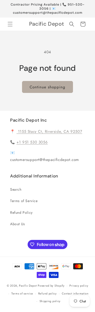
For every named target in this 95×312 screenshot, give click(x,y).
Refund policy (47, 293)
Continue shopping (47, 87)
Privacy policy (78, 286)
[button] (10, 24)
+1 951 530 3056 (32, 142)
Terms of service (22, 293)
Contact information (75, 293)
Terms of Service (24, 200)
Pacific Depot (28, 286)
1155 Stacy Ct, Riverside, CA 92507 (49, 131)
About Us (17, 223)
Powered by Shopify (51, 286)
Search (16, 189)
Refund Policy (21, 212)
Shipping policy (50, 301)
